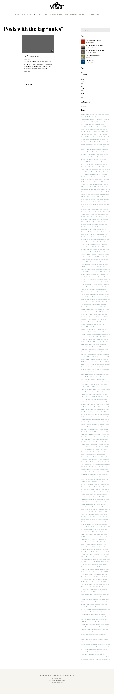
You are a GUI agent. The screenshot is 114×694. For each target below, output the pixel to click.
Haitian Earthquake (90, 309)
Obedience (90, 421)
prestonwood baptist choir (100, 636)
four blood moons (94, 616)
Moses (103, 401)
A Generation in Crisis (94, 139)
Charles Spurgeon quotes (86, 191)
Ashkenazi (92, 114)
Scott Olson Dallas (95, 491)
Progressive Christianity (86, 461)
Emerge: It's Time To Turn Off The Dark (89, 246)
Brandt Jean (83, 181)
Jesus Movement (92, 349)
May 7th (106, 396)
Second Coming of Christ (95, 494)
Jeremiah (104, 346)
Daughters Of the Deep (98, 221)
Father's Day (103, 271)
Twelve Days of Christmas (86, 559)
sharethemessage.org (85, 644)
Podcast (87, 444)
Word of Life (103, 581)
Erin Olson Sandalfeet (98, 259)
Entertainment (101, 254)
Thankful (89, 539)
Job (97, 356)
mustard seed (90, 629)
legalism (83, 626)
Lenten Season (105, 374)
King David (88, 366)
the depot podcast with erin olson (95, 649)
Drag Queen (105, 236)
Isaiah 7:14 (85, 339)
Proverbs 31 (101, 464)
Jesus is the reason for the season (100, 351)
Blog (35, 14)
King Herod (93, 366)
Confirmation (105, 206)
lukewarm (90, 626)
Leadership (98, 371)
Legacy (103, 371)
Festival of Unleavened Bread (89, 274)
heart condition (86, 621)
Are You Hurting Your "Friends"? (91, 156)
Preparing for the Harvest (89, 449)
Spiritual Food (88, 519)
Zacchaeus (86, 591)
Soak (87, 511)
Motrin (97, 404)
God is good (88, 301)
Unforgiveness (106, 559)
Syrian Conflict (97, 534)
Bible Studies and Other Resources (56, 14)
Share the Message (100, 501)
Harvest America (91, 311)
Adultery (83, 144)
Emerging (106, 251)
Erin (91, 261)
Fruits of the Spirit (94, 286)
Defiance (94, 224)
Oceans (95, 421)
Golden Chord (97, 304)
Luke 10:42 (106, 384)
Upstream (89, 561)
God (93, 304)
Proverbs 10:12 (87, 464)
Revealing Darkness (85, 474)
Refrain (106, 469)
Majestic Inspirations (98, 386)
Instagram (83, 334)
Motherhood (92, 404)
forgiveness (83, 616)
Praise (87, 446)
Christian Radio (105, 196)
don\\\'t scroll (93, 606)
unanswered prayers (85, 656)
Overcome (103, 431)
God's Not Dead (95, 301)
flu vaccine (95, 614)
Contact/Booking (93, 14)
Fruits (100, 286)
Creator (92, 214)
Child (82, 196)
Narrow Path (83, 411)
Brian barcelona (90, 181)
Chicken (107, 194)
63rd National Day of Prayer (90, 136)
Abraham (101, 141)
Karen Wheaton (90, 364)
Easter (82, 241)
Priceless (90, 459)
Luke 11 (82, 386)
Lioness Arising (87, 379)
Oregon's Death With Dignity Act (93, 431)
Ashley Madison (89, 161)
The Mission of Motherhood (92, 546)
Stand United (98, 524)
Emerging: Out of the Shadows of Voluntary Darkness (92, 251)
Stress (106, 529)
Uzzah (93, 561)
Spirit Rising (86, 516)
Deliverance (99, 224)
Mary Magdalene (105, 391)
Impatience (97, 331)
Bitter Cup (91, 176)
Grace (87, 306)
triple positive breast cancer (94, 654)
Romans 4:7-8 (84, 479)
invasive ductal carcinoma (94, 624)
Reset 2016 (106, 471)
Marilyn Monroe (88, 391)
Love (102, 384)
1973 (101, 129)
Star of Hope (104, 524)
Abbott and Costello (94, 141)
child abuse (95, 599)
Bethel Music (88, 171)
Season (87, 494)
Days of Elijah (83, 224)
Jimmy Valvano (87, 356)
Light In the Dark (96, 376)
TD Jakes (105, 534)
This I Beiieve (99, 551)
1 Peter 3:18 (106, 126)
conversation (89, 601)
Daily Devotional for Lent (104, 216)
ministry (103, 626)
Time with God (96, 554)
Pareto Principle (96, 434)
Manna (98, 389)
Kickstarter (101, 364)
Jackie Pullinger (88, 344)
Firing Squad (102, 274)
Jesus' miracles (84, 354)
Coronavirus (105, 209)
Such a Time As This (91, 531)
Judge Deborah (105, 361)
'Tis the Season (92, 126)
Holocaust (104, 116)
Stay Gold (101, 526)
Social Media (92, 511)
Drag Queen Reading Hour (96, 236)
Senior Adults (84, 499)
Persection (105, 439)
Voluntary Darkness (89, 569)
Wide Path (96, 576)
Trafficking (83, 556)
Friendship (83, 286)
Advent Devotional (98, 144)
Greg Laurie (92, 306)
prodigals (90, 639)
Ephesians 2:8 (94, 256)
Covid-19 (97, 211)
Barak (93, 166)
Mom (95, 401)
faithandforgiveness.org (104, 609)
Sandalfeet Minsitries (85, 489)
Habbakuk (83, 309)
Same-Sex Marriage (102, 484)
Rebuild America (95, 469)
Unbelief (100, 559)
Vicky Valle (105, 564)
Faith (108, 269)
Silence (98, 504)
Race (100, 466)
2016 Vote (103, 131)
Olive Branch (88, 424)
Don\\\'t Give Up (88, 234)
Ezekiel (106, 264)
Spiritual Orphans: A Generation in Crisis (92, 521)
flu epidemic (90, 614)
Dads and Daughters (91, 216)
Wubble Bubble (102, 586)
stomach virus (96, 646)
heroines (93, 621)
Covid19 (102, 211)
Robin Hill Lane (92, 476)
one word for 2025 (89, 631)
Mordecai (99, 401)
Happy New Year (101, 309)
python (106, 639)
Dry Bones (87, 239)
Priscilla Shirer (95, 459)
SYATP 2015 (88, 481)
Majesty (105, 386)
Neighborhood (106, 414)
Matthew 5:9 (91, 396)
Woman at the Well (93, 579)
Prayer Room (99, 446)
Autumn (96, 164)
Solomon (83, 514)
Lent (82, 376)
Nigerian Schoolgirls (96, 419)
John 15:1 (88, 359)
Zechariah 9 (92, 591)
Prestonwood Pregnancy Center (88, 456)
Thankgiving (94, 539)
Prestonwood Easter (101, 454)
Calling (95, 186)
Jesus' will (90, 354)
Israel (97, 339)
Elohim (87, 244)
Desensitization (103, 226)
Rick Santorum (105, 474)
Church (90, 204)
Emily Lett (83, 254)
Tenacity (102, 536)
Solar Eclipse (101, 511)
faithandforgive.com (85, 609)
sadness (105, 641)
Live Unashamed (88, 381)
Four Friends (106, 284)
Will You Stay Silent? (103, 576)
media (99, 626)
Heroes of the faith (95, 319)
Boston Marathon (99, 179)
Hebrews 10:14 (95, 316)
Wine (89, 124)
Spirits (82, 124)
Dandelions (99, 219)
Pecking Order (87, 439)
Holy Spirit (93, 324)
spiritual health (94, 644)
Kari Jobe (97, 364)
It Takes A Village (102, 339)
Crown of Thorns (101, 214)
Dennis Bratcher (95, 226)
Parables (87, 434)
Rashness (89, 469)
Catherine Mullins (92, 189)
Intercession (88, 334)
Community (99, 206)
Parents (91, 434)
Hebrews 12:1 (84, 319)
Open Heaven (84, 429)
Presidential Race (88, 451)
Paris (108, 434)
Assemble (103, 161)
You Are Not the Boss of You (93, 589)
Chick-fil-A (102, 194)
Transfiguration (89, 556)
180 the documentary (94, 129)
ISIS (88, 331)
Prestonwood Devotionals (90, 454)
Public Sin (92, 121)
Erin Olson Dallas (89, 259)
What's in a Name (88, 574)
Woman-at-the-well (102, 579)
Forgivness (100, 284)
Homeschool (84, 326)
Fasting (98, 271)
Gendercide (94, 291)
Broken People (89, 184)
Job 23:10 (94, 356)
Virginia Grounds (91, 566)
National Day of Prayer (91, 411)
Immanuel (92, 331)
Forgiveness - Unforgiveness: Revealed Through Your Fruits (97, 281)
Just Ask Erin (83, 364)
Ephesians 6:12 (100, 256)
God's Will (101, 301)
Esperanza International (101, 261)
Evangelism (93, 264)
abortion (83, 594)
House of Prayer (84, 329)
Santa (103, 489)
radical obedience (84, 641)
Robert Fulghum (84, 476)
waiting (102, 656)
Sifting (95, 504)
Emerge (107, 249)
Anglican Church (99, 154)
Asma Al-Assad (97, 161)
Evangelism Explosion (85, 264)
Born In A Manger (91, 179)
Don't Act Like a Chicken (95, 231)
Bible (100, 174)
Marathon (103, 389)
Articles (29, 14)
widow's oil (98, 659)
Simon (86, 506)
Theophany (87, 551)
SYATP (93, 481)
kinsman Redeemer (105, 624)
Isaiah (94, 339)
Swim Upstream (89, 534)
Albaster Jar (83, 149)
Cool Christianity (95, 209)
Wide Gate (90, 576)
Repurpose (100, 471)
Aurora (107, 161)
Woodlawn (83, 581)
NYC (95, 409)
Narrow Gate (106, 409)
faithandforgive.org (94, 609)
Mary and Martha (84, 394)
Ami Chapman (92, 154)
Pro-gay (100, 459)
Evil (97, 264)
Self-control (104, 496)
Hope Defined (94, 326)
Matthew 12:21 (92, 394)
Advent (82, 146)
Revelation (99, 474)
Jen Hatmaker (91, 346)
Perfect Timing (99, 439)
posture (88, 636)
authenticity (100, 594)
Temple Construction (85, 536)
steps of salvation (88, 646)
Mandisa (94, 389)
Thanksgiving (101, 539)
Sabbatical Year (98, 481)
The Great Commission (91, 544)
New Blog (91, 416)
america (91, 594)
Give (88, 299)
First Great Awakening (89, 276)
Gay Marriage (98, 116)
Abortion (83, 114)
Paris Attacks (103, 434)
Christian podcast (99, 199)
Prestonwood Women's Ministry (102, 456)
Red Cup (102, 469)
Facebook (104, 269)
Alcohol (87, 114)
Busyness (106, 184)
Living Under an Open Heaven (99, 381)
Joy (101, 361)
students (102, 646)
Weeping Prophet (101, 571)
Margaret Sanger (98, 119)
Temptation (97, 536)
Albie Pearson (90, 149)
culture (84, 604)
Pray (82, 449)
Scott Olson (102, 491)
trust (101, 654)
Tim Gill (86, 124)
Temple (92, 536)
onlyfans (96, 631)
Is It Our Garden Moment (91, 336)
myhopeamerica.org (97, 629)
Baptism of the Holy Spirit (86, 166)
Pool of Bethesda (93, 444)
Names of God (100, 409)
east (97, 606)
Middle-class (87, 399)
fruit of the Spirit (102, 616)
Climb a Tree (95, 204)
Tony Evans (106, 554)
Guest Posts (84, 106)
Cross (96, 214)
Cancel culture (105, 186)
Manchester (89, 389)
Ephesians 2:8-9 (86, 256)
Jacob (94, 344)
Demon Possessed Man (86, 226)
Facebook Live (99, 269)
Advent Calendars (89, 144)
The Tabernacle (89, 549)
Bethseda (93, 171)
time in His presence (104, 651)
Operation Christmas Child (93, 429)
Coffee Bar (101, 204)
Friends (88, 286)
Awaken (100, 164)
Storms (96, 529)
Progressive (94, 461)
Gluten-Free (92, 299)
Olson (97, 424)
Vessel (100, 564)
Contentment (84, 209)
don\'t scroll (86, 606)
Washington (102, 569)
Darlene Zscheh (89, 221)
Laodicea (88, 371)
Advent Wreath (106, 144)
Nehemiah (100, 414)
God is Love (104, 299)
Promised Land (101, 461)
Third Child (93, 551)
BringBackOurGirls (102, 181)
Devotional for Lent (92, 229)
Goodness (83, 306)
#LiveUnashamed (100, 124)
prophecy (95, 639)
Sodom (96, 511)
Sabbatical (104, 481)
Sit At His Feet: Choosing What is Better (99, 509)
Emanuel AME (104, 244)
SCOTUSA (83, 481)
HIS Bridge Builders (104, 306)
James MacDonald (102, 344)
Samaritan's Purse (85, 484)
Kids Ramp (107, 364)
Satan (106, 489)
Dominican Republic (85, 231)
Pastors (91, 436)
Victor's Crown (84, 566)
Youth (82, 591)
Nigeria (102, 419)
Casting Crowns (84, 189)
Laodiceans (83, 371)
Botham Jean (106, 179)
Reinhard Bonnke (84, 471)
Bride (95, 181)
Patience (96, 436)
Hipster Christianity (92, 321)
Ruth (107, 479)
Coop (101, 209)
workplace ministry (106, 659)
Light (82, 379)
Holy (103, 324)
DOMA (84, 216)
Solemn (107, 511)
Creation (88, 214)
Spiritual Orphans (105, 521)
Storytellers (101, 529)
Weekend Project (92, 571)
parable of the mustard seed (92, 634)
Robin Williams (99, 476)
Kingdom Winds (90, 369)
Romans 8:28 (90, 479)
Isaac (98, 336)
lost (86, 626)
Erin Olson (83, 259)
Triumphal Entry (104, 556)
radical (90, 641)
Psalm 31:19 (88, 466)
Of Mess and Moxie (102, 421)
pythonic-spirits (101, 639)
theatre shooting (90, 651)
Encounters (94, 254)
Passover (87, 436)
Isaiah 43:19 (102, 336)
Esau (94, 261)
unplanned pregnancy (95, 656)
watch (105, 656)
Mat (103, 396)
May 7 (82, 399)
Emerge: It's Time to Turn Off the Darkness (96, 249)
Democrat (104, 224)
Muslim (95, 406)
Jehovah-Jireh (84, 346)
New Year (105, 119)
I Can (86, 331)
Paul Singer (101, 436)
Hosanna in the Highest (102, 326)
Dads (97, 216)
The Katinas (99, 544)
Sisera (99, 506)
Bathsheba (105, 166)
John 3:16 (93, 359)
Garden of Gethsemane (90, 289)
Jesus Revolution (100, 349)
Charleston (88, 194)
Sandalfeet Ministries (98, 121)
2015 (99, 131)
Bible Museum (89, 174)
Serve (105, 499)
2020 (85, 134)
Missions (87, 401)
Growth (97, 306)
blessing (86, 596)
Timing (101, 554)
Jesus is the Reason (88, 351)
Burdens (101, 184)
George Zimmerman (94, 294)
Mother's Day (86, 404)
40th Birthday (96, 134)
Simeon (82, 506)
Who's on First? (105, 574)
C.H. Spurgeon (84, 186)
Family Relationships (87, 271)
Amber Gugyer (103, 151)
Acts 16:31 (106, 141)
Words (82, 584)
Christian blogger (84, 199)
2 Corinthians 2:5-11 (93, 131)
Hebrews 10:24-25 (104, 316)
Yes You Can (83, 589)
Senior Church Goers (91, 499)
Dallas (90, 219)
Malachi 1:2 (83, 389)
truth (104, 654)
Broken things (96, 184)
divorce (102, 604)
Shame (93, 501)
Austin (92, 164)
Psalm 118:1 (107, 464)
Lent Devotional (89, 374)
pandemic (83, 634)
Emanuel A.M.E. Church (95, 244)
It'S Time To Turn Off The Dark (99, 341)
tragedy (82, 654)
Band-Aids (105, 164)
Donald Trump (104, 234)
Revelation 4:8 (93, 474)
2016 (107, 131)
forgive (88, 616)
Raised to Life (84, 469)
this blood (97, 651)
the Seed (86, 649)
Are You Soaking (89, 159)
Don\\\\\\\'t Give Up (97, 234)
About (23, 14)
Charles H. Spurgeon (105, 189)
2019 (82, 134)
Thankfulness (84, 539)
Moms (91, 401)
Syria (102, 534)
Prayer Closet (92, 446)
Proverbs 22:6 (95, 464)
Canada (99, 186)
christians (83, 601)
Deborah (89, 224)
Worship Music (101, 584)
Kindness (83, 366)
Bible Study (95, 174)
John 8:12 (98, 359)
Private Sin (86, 121)
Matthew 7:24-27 (98, 396)
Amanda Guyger (95, 151)
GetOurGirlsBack (89, 296)
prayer (92, 636)
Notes (85, 421)
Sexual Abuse (89, 501)
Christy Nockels (84, 204)
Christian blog (92, 199)
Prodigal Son (106, 459)
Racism (103, 466)
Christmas (106, 201)
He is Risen (90, 314)
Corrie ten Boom (84, 211)
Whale (106, 571)
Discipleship (73, 14)
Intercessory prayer (96, 334)
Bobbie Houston (104, 176)
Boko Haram (83, 179)
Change (98, 189)
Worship (107, 584)
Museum (87, 406)
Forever (84, 279)
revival (101, 641)
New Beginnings (84, 416)
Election (101, 241)
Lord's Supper (87, 384)
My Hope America (89, 409)
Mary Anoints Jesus (96, 391)
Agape (94, 146)
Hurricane (99, 329)
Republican (95, 471)
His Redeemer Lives (101, 321)
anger (95, 594)
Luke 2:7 (92, 386)
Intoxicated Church (85, 119)
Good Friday (104, 304)
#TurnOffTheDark (85, 126)
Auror (82, 164)
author (104, 594)
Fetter (98, 274)
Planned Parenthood (97, 441)
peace (104, 634)
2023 (88, 134)
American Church (85, 154)
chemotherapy (89, 599)
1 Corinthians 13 (100, 126)
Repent (90, 471)
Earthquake (106, 239)
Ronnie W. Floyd (97, 479)
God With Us (99, 299)
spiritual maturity (101, 644)
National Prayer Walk (92, 414)
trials (86, 654)
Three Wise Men (84, 554)
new (107, 629)
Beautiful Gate (95, 169)
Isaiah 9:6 (90, 339)
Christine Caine (89, 201)
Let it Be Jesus (87, 376)
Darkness (83, 221)
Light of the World (104, 376)
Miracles (83, 401)
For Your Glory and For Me (100, 276)
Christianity (106, 199)
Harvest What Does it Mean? (102, 311)
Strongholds (83, 531)
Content (89, 209)
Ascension (96, 159)
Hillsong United (84, 321)
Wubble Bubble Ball (94, 586)
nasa (104, 629)
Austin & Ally (87, 164)
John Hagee (103, 359)
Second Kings (89, 496)
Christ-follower (97, 196)
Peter (82, 441)
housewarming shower (103, 621)
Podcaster (104, 441)
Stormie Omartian (90, 529)
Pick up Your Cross (88, 441)
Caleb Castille (90, 186)
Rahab (107, 466)
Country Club (92, 211)
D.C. (107, 214)
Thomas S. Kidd (106, 551)
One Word (98, 426)
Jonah (90, 361)
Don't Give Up (104, 231)
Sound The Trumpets (90, 514)
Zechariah (97, 591)
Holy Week (99, 324)
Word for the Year (90, 581)
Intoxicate (92, 119)
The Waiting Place (97, 549)
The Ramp (101, 546)
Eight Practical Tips (88, 241)
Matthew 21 (104, 394)
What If (82, 574)
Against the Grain (88, 146)
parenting (101, 634)
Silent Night (103, 504)
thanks (106, 646)
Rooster (103, 479)
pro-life (86, 639)
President (95, 451)
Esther (108, 261)
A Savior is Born (103, 139)
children (107, 599)
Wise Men (86, 579)
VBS (101, 561)
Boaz (99, 176)
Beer (96, 114)
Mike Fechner (94, 399)
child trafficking (102, 599)
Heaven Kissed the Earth (86, 316)
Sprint (93, 524)
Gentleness (86, 294)
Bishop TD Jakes (84, 176)
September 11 (100, 499)
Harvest (82, 314)
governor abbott (95, 619)
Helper (89, 319)
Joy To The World (95, 361)
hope (96, 621)
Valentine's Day (88, 564)
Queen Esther (95, 466)
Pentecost (93, 439)
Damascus (94, 219)
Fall (81, 271)
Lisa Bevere (93, 379)
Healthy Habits (101, 314)
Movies (101, 404)
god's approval (88, 619)
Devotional (99, 229)
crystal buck (94, 601)
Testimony (107, 536)
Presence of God (98, 449)
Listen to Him (100, 379)
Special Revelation (99, 514)
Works (86, 584)
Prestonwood (84, 459)
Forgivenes (94, 284)
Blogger (99, 114)
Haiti (96, 309)
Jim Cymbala (99, 354)
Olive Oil (94, 424)
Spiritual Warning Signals (86, 524)
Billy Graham (104, 174)
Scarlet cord (88, 491)
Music (91, 406)
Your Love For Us (103, 589)
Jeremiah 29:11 (98, 346)
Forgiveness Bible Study (86, 284)
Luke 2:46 (87, 386)
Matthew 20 (98, 394)
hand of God (101, 619)
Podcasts (82, 14)
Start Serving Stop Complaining (92, 526)
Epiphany (106, 256)
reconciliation (96, 641)
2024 (91, 134)
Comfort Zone (87, 206)
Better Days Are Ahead (101, 171)
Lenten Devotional (98, 374)
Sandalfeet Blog (95, 486)
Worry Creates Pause (93, 584)
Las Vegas (93, 371)
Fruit (103, 286)
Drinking (92, 116)
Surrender (83, 534)
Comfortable (93, 206)
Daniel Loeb (87, 116)
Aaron (88, 141)
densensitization (90, 604)
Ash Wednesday (102, 159)
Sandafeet (89, 486)
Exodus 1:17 (101, 264)
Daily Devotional (84, 219)
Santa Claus (98, 489)
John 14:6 (83, 359)
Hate (86, 314)
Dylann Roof (93, 239)
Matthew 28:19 (84, 396)
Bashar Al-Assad (99, 166)
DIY (81, 216)
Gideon (95, 296)
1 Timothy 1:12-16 (85, 129)
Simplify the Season (93, 506)
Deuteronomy (84, 229)
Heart (106, 314)
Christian (83, 201)
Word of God (97, 581)
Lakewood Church (105, 369)
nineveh (82, 631)
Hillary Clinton (103, 319)
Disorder (104, 229)
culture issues (101, 601)
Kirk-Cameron (98, 369)
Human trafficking (92, 329)
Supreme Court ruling (100, 531)
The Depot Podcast (99, 541)
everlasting (101, 606)
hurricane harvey (84, 624)
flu (99, 614)
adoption (87, 594)
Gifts (99, 296)
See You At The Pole (97, 496)
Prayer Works (105, 446)
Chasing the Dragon (95, 194)
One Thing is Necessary (90, 426)
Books (41, 14)
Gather (82, 291)
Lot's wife (93, 384)
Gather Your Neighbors (101, 289)
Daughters (106, 221)
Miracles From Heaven (102, 399)
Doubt (82, 236)
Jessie (86, 349)
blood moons (94, 596)
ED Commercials (100, 239)
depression (97, 604)
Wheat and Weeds (97, 574)
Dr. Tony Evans (87, 236)
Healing (95, 314)
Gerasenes (101, 294)
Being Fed (104, 169)
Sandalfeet (106, 121)
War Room (96, 569)
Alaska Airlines (106, 146)
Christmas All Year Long (98, 201)
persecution (83, 636)
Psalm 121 (83, 466)
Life (91, 376)
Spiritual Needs (95, 519)
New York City (101, 416)
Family (94, 271)
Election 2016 (96, 241)
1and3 (104, 129)
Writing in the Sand (85, 586)
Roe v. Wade (105, 476)
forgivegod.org (104, 614)
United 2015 (83, 561)
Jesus (94, 354)
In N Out (103, 331)
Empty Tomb (88, 254)
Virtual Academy (99, 566)
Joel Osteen (101, 356)
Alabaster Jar (99, 146)
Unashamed (95, 559)
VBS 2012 (98, 561)
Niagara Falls (88, 419)
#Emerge (94, 124)
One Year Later (104, 426)
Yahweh (107, 586)
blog (90, 596)
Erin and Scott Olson (85, 261)
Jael (97, 344)
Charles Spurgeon (96, 191)
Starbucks (83, 526)
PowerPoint (100, 444)
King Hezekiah (100, 366)
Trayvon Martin (96, 556)
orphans (100, 631)
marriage (95, 626)
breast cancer (101, 596)
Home (17, 14)
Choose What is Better (89, 196)
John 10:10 (107, 356)
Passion (82, 436)
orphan (104, 631)
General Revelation (101, 291)
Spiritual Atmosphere (97, 516)
